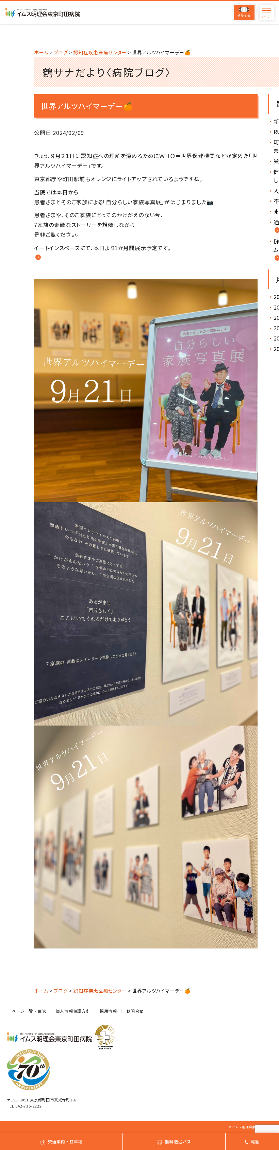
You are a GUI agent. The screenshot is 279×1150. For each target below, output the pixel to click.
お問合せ (135, 1011)
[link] (37, 258)
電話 (255, 1141)
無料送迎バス (178, 1141)
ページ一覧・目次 (29, 1011)
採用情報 (108, 1011)
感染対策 (244, 16)
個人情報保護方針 (72, 1011)
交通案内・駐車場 (65, 1141)
